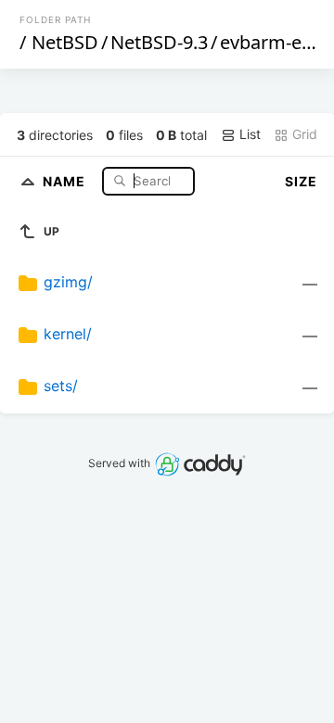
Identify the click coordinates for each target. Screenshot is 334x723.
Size (301, 181)
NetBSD (65, 42)
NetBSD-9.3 (159, 42)
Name (66, 180)
